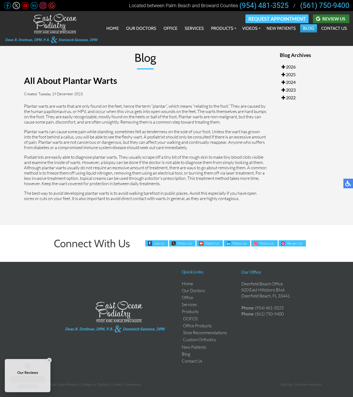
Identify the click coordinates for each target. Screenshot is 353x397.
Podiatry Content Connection (119, 384)
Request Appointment (277, 19)
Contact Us (334, 28)
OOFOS (190, 318)
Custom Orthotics (199, 339)
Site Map (286, 384)
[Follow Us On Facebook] (7, 7)
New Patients (281, 28)
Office (170, 28)
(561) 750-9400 (324, 5)
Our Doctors (141, 28)
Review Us (333, 18)
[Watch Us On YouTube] (25, 7)
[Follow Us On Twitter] (16, 7)
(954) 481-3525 (264, 5)
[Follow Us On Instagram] (43, 7)
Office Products (197, 325)
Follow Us (185, 243)
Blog (308, 28)
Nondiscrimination (308, 384)
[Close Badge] (48, 360)
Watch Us (212, 243)
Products (222, 28)
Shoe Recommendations (205, 332)
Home (112, 28)
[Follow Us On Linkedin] (34, 7)
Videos (250, 28)
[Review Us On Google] (52, 7)
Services (194, 28)
